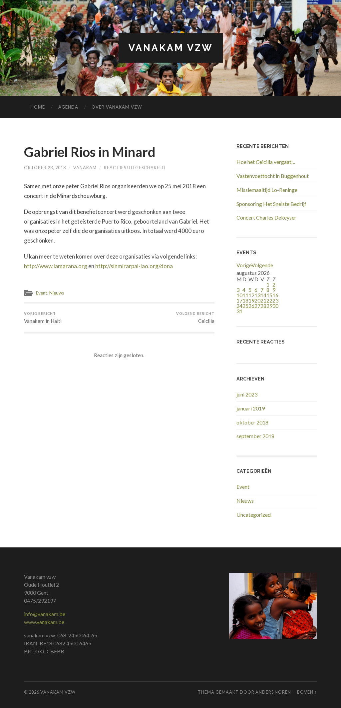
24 (239, 306)
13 (257, 295)
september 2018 (255, 436)
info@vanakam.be (44, 614)
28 (263, 306)
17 (239, 300)
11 (245, 295)
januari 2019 (250, 408)
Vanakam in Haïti (43, 317)
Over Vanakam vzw (117, 107)
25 (245, 306)
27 (257, 306)
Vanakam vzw (171, 47)
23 (275, 300)
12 (251, 295)
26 (251, 306)
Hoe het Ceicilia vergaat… (265, 162)
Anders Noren (273, 692)
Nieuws (56, 293)
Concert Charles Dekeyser (266, 217)
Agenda (68, 107)
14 (263, 295)
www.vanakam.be (44, 622)
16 (275, 295)
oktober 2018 (252, 422)
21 (263, 300)
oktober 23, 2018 (45, 167)
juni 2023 (246, 394)
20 (257, 300)
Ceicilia (195, 317)
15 (269, 295)
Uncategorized (253, 514)
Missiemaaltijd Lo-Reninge (266, 190)
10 (239, 295)
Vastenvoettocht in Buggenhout (272, 176)
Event (41, 293)
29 (269, 306)
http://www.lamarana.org (55, 266)
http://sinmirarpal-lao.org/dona (134, 266)
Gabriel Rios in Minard (90, 152)
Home (38, 107)
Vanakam (85, 167)
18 (245, 300)
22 (269, 300)
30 (275, 306)
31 (239, 311)
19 (251, 300)
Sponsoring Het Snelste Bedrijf (271, 204)
